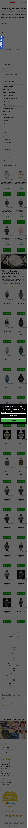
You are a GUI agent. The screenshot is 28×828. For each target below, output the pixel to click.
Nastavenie (13, 416)
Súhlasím (13, 420)
